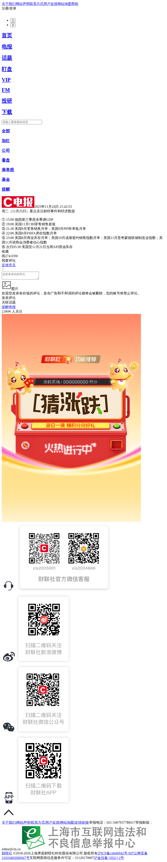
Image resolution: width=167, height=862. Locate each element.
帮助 (74, 4)
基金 (6, 179)
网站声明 (23, 4)
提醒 (6, 189)
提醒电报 (9, 307)
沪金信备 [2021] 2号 (109, 858)
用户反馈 (50, 4)
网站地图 (64, 4)
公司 (6, 150)
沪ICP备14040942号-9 (114, 853)
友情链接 (82, 822)
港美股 (8, 169)
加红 (6, 140)
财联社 (7, 853)
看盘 (6, 160)
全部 (6, 131)
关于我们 (9, 4)
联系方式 (36, 4)
